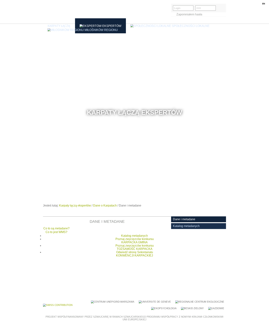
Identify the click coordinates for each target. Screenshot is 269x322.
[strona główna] (60, 12)
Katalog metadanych (134, 235)
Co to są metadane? (56, 228)
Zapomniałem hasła (189, 14)
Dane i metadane (184, 219)
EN (263, 4)
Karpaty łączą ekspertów (75, 205)
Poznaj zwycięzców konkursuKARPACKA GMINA (134, 240)
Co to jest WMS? (56, 232)
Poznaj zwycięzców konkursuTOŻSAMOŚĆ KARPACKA (134, 247)
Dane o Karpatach (105, 205)
